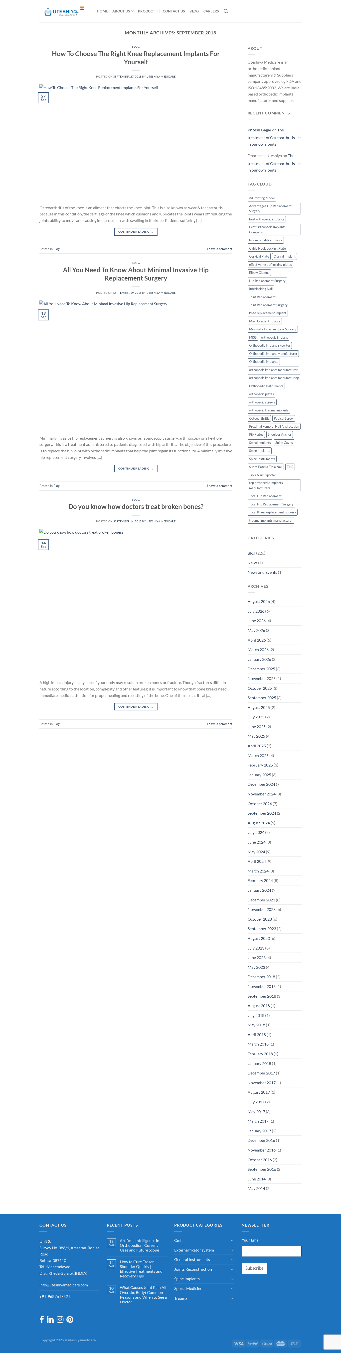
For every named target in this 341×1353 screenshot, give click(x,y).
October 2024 (260, 803)
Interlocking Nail (261, 289)
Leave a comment (219, 249)
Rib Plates (256, 434)
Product (146, 11)
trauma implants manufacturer (271, 520)
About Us (121, 11)
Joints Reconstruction (193, 1269)
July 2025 (256, 716)
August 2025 (259, 707)
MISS (253, 337)
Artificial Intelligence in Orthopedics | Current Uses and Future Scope (139, 1245)
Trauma (180, 1298)
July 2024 (256, 832)
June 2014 (257, 1178)
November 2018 (262, 986)
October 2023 (260, 919)
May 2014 (256, 1188)
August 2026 (259, 601)
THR (290, 467)
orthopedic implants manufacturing (274, 378)
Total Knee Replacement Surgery (272, 512)
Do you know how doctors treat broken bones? (135, 506)
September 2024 (262, 813)
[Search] (226, 11)
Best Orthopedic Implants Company (267, 229)
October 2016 (260, 1159)
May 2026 (256, 630)
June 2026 (257, 620)
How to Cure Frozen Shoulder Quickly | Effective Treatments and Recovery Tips (141, 1268)
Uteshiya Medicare (161, 76)
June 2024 (257, 842)
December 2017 (261, 1072)
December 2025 (261, 668)
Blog (194, 11)
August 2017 (259, 1092)
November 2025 (262, 678)
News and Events (262, 572)
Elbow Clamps (259, 273)
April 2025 (257, 745)
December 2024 (261, 784)
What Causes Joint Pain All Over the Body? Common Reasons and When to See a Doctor (143, 1294)
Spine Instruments (262, 459)
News (252, 562)
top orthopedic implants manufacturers (266, 485)
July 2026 (256, 611)
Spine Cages (284, 443)
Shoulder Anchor (279, 434)
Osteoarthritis (259, 418)
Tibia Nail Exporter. (263, 475)
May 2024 (256, 851)
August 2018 (259, 1005)
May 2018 (256, 1024)
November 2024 (262, 793)
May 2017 (256, 1111)
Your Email (252, 1240)
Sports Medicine (188, 1288)
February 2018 (260, 1053)
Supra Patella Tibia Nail (265, 467)
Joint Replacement (262, 297)
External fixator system (194, 1250)
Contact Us (174, 11)
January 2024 (259, 890)
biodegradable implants (265, 240)
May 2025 (256, 736)
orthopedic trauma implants (269, 410)
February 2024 (260, 880)
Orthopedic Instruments (266, 386)
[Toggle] (232, 1240)
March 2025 (258, 755)
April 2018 (257, 1034)
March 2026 (258, 649)
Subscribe (254, 1268)
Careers (211, 11)
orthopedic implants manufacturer (273, 370)
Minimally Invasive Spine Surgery (272, 329)
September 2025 (262, 697)
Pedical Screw (284, 418)
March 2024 (258, 871)
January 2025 (259, 774)
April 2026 (257, 640)
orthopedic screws (262, 402)
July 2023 (256, 948)
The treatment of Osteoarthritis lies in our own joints (274, 136)
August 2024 (259, 822)
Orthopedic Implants (263, 362)
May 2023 (256, 967)
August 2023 (259, 938)
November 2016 (262, 1150)
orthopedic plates (261, 394)
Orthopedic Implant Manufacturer (273, 354)
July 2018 (256, 1015)
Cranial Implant (285, 256)
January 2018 (259, 1063)
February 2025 (260, 765)
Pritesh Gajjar (259, 129)
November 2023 (262, 909)
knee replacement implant (267, 313)
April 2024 (257, 861)
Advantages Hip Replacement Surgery (270, 208)
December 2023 (261, 899)
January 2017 (259, 1130)
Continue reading (136, 231)
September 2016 (262, 1169)
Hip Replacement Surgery (267, 281)
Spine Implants (259, 451)
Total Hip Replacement (265, 496)
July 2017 (256, 1101)
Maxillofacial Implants (264, 321)
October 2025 (260, 688)
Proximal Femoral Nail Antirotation (274, 426)
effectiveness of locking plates (270, 265)
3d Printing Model (262, 198)
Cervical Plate (259, 256)
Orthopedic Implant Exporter (269, 345)
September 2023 (262, 928)
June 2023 (257, 957)
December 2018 (261, 976)
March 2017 (258, 1121)
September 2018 (262, 996)
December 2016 (261, 1140)
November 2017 (262, 1082)
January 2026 (259, 659)
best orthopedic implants (266, 219)
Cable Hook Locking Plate (267, 248)
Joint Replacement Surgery (268, 305)
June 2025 (257, 726)
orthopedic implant (274, 337)
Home (102, 11)
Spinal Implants (260, 443)
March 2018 (258, 1044)
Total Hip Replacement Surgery (271, 504)
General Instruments (192, 1259)
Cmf (177, 1240)
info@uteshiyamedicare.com (63, 1284)
